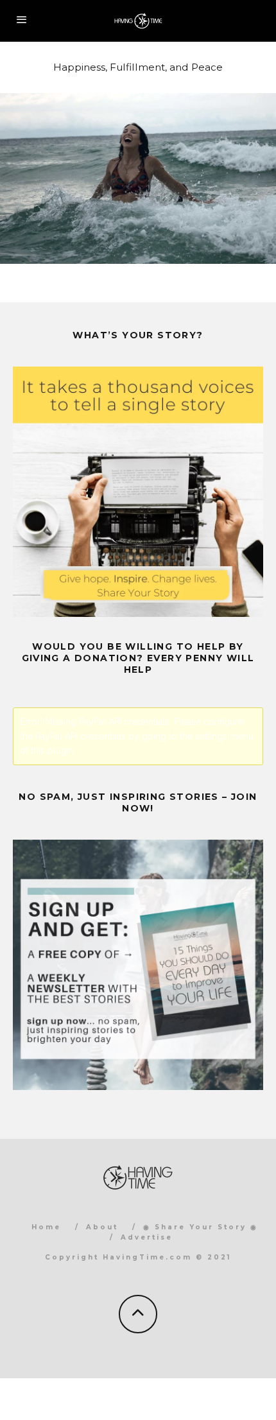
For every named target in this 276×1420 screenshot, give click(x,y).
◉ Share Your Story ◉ (200, 1227)
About (102, 1227)
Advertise (147, 1237)
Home (46, 1227)
